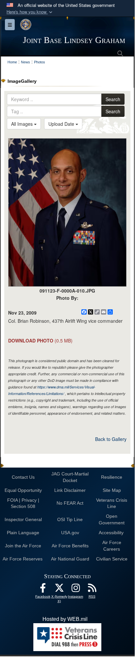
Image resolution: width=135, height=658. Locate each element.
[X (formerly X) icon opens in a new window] (59, 589)
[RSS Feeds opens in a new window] (92, 589)
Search (113, 99)
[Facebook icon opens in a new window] (43, 589)
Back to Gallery (111, 439)
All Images (22, 124)
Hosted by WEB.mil (65, 619)
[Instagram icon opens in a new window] (75, 589)
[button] (30, 12)
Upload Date (62, 124)
